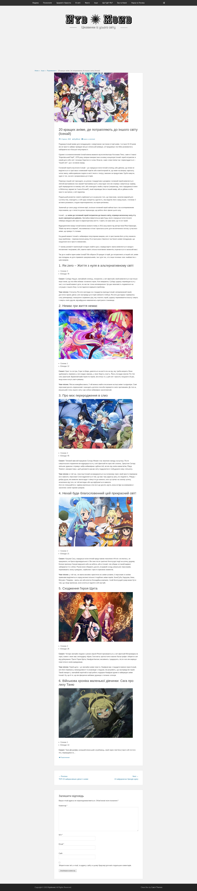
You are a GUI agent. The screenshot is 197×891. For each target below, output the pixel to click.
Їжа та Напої (122, 3)
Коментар (63, 806)
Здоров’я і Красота (63, 3)
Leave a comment (89, 139)
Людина (35, 3)
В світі (77, 3)
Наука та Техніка (137, 3)
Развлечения (52, 71)
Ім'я (61, 835)
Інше (96, 3)
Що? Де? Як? (107, 3)
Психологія (47, 3)
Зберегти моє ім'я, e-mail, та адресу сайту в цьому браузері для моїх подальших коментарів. (95, 865)
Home (37, 71)
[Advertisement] (98, 52)
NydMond (77, 139)
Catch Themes (156, 887)
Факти (87, 3)
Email (61, 844)
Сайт (61, 853)
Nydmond (51, 887)
